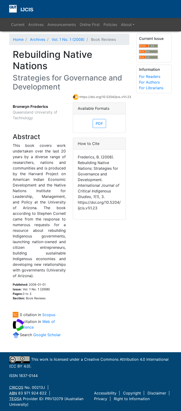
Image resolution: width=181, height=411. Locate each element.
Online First (90, 24)
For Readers (149, 76)
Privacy (100, 398)
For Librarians (151, 87)
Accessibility (105, 393)
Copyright (132, 393)
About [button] (126, 24)
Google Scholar (47, 334)
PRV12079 (54, 398)
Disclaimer (157, 393)
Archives (36, 24)
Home (18, 39)
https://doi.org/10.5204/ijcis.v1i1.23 (102, 97)
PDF (99, 123)
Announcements (61, 24)
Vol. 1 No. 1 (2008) (68, 39)
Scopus (48, 314)
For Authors (149, 82)
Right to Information (132, 398)
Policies (110, 24)
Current (18, 24)
